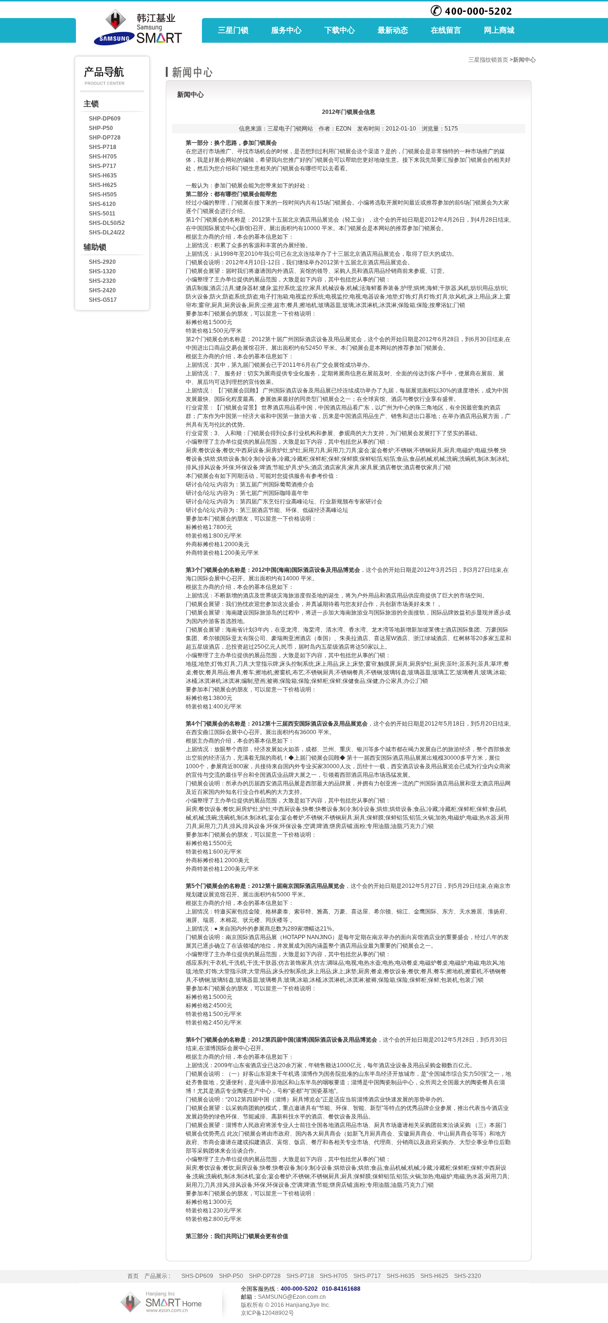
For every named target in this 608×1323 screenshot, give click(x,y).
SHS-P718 (102, 147)
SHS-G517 (103, 300)
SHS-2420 (102, 290)
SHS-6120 (102, 204)
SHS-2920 (102, 262)
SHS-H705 (103, 156)
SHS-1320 (102, 271)
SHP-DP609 (105, 118)
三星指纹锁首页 (488, 59)
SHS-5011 (102, 213)
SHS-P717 (102, 166)
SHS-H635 (103, 175)
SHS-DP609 (197, 1276)
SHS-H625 (103, 185)
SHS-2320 (102, 281)
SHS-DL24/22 (107, 232)
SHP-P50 (101, 128)
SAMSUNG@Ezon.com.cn (292, 1297)
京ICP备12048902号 (267, 1313)
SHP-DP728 (105, 137)
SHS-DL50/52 (107, 223)
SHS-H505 (103, 194)
